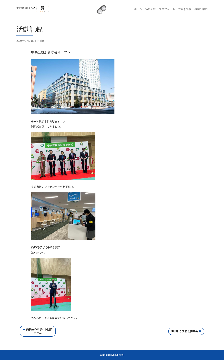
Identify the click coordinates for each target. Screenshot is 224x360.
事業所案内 (201, 9)
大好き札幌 (184, 9)
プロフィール (167, 9)
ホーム (138, 9)
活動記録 (150, 9)
